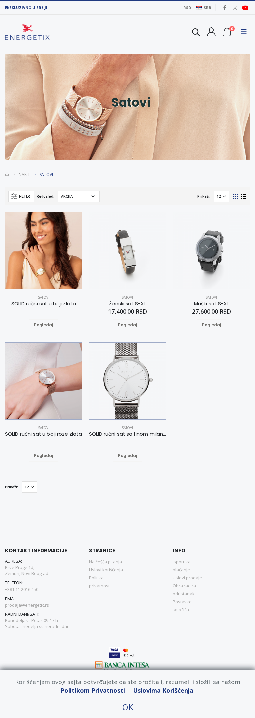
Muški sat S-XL (211, 303)
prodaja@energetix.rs (27, 605)
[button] (196, 33)
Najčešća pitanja (105, 562)
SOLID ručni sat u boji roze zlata (43, 434)
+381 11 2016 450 (21, 589)
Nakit (24, 174)
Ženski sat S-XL (127, 303)
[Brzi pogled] (51, 325)
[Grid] (236, 196)
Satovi (43, 297)
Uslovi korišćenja (106, 570)
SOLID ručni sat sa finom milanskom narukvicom (127, 434)
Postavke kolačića (182, 605)
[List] (243, 196)
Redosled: (45, 196)
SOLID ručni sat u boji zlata (43, 303)
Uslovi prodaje (187, 578)
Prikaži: (203, 196)
